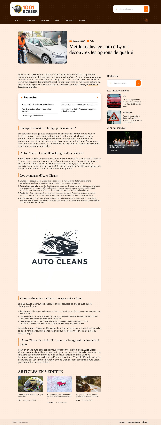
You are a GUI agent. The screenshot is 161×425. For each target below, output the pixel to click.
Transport (50, 402)
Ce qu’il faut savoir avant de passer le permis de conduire (87, 395)
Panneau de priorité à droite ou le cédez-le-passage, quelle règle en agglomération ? (132, 119)
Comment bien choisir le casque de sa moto (30, 395)
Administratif (127, 112)
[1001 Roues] (25, 9)
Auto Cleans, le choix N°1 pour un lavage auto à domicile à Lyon (78, 110)
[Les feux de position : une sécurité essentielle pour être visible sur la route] (114, 101)
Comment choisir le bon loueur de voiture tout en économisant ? (59, 396)
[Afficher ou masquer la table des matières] (67, 97)
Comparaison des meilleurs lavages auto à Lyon (79, 104)
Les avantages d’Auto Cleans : (33, 115)
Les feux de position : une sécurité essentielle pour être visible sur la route (132, 102)
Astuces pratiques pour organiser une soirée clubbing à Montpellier (124, 146)
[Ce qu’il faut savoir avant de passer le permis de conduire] (88, 384)
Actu (92, 41)
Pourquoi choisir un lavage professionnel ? (38, 104)
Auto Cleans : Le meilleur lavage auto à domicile (36, 110)
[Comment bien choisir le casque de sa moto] (30, 384)
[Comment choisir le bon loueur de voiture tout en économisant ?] (59, 384)
